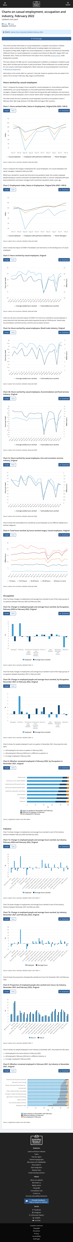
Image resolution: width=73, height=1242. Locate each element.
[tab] (6, 110)
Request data (36, 1170)
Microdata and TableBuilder (36, 1162)
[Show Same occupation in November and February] (36, 812)
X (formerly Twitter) (37, 1215)
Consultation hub (36, 1191)
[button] (5, 4)
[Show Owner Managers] (60, 158)
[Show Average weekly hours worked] (25, 308)
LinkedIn (37, 1218)
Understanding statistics (36, 1173)
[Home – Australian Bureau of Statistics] (36, 1140)
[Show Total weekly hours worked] (49, 308)
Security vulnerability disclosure (36, 1196)
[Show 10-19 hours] (22, 583)
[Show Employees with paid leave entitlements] (36, 158)
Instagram (37, 1212)
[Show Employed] (27, 661)
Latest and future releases (36, 1151)
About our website (36, 1180)
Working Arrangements (12, 69)
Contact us (36, 1193)
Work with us (36, 1183)
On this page (37, 39)
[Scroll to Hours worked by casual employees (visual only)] (39, 83)
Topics (36, 1154)
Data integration (36, 1167)
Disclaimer (36, 1231)
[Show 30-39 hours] (45, 583)
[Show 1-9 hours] (11, 583)
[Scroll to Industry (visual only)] (13, 829)
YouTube (38, 1220)
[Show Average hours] (42, 967)
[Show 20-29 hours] (34, 583)
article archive (55, 56)
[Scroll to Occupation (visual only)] (16, 596)
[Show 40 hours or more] (59, 583)
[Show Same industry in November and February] (36, 1115)
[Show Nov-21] (32, 1039)
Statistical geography (36, 1159)
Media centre (36, 1185)
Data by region (36, 1157)
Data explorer (36, 1165)
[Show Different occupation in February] (32, 814)
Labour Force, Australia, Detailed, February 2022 (27, 32)
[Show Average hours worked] (41, 661)
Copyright (36, 1228)
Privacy (36, 1234)
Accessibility (36, 1236)
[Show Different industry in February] (32, 1117)
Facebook (37, 1210)
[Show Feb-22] (41, 1039)
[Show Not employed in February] (30, 816)
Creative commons (36, 1226)
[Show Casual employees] (14, 158)
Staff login (36, 1239)
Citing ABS (36, 1188)
